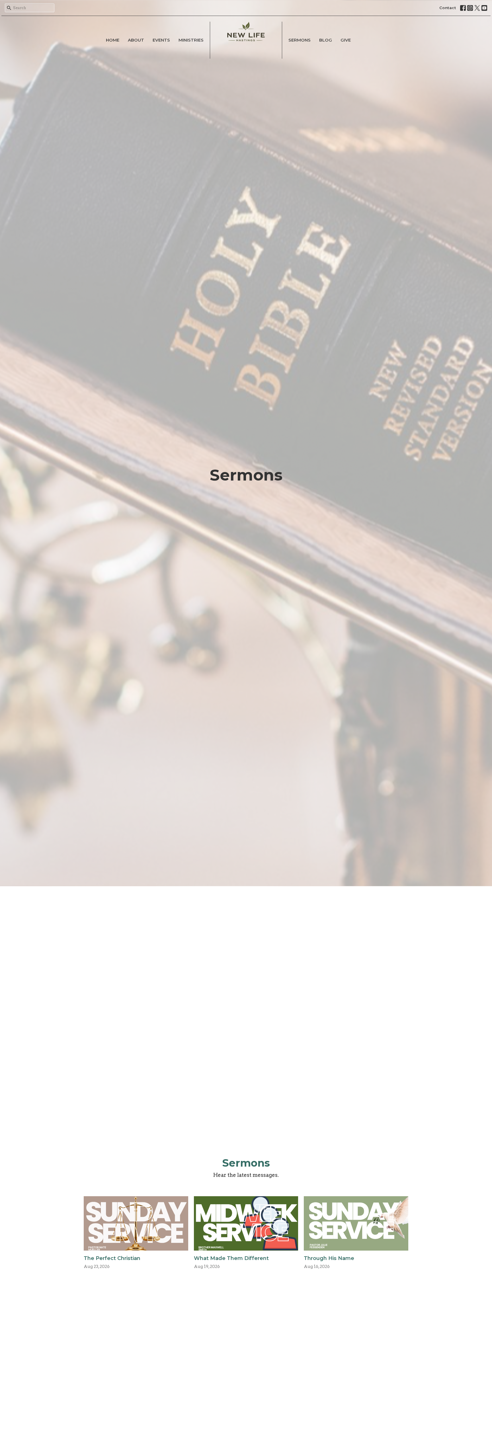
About (136, 40)
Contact (447, 7)
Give (346, 40)
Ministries (191, 40)
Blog (325, 40)
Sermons (299, 40)
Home (112, 40)
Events (161, 40)
